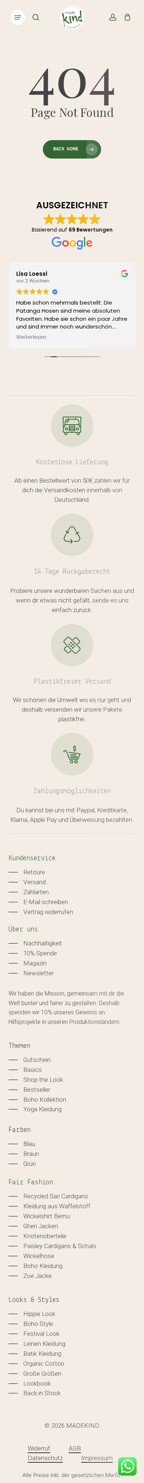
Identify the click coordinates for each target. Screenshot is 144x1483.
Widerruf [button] (39, 1448)
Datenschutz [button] (45, 1458)
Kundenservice (31, 858)
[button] (17, 17)
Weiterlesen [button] (31, 337)
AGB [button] (75, 1448)
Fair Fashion (30, 1182)
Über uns (23, 929)
